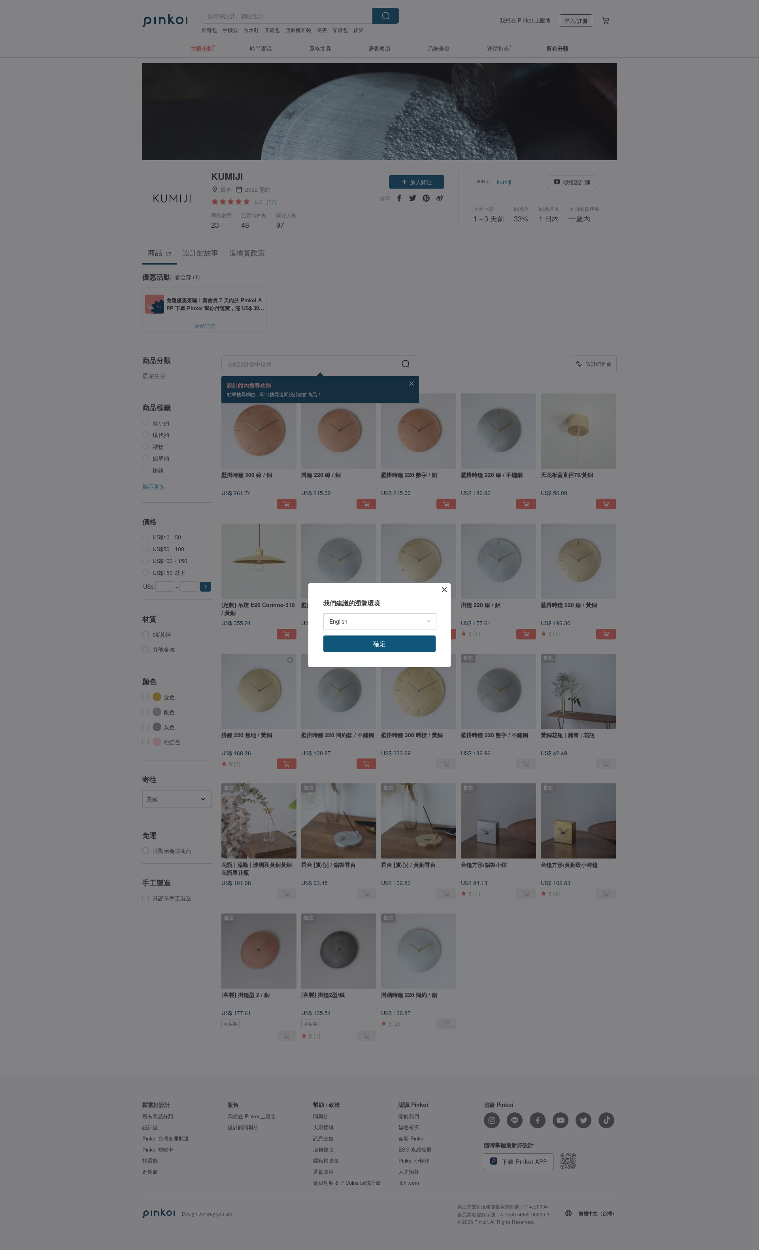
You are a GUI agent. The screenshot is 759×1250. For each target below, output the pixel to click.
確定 (379, 643)
